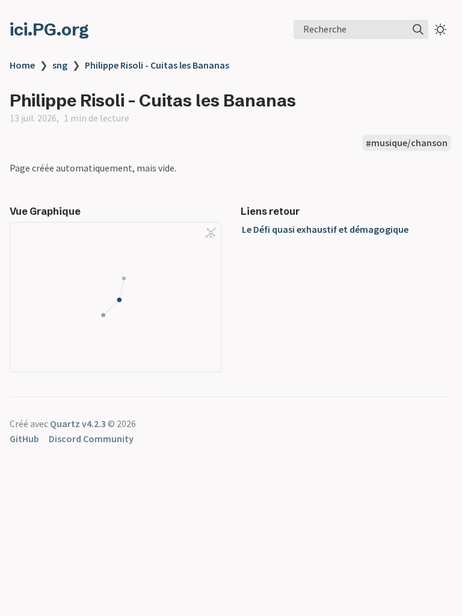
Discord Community (91, 439)
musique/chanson (409, 143)
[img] (418, 29)
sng (59, 65)
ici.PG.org (49, 29)
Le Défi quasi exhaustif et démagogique (325, 229)
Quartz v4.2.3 (78, 423)
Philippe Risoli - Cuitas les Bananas (157, 65)
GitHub (24, 439)
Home (22, 65)
